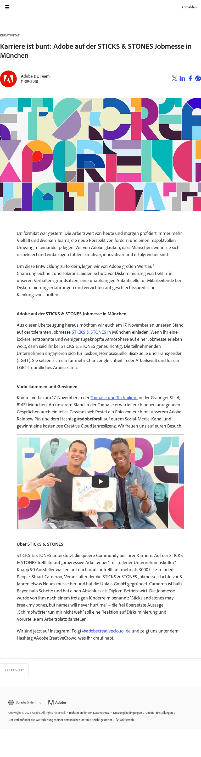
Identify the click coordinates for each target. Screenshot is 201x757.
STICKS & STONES (89, 332)
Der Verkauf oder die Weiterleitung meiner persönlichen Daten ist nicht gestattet (60, 720)
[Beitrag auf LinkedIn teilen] (182, 79)
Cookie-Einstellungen (159, 713)
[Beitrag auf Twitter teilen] (174, 79)
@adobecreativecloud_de (106, 631)
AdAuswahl (127, 720)
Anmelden (189, 7)
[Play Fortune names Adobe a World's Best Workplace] (100, 481)
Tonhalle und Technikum (114, 398)
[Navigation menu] (7, 7)
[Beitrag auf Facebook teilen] (190, 79)
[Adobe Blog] (22, 7)
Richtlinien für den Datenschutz (89, 713)
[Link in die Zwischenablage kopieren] (198, 79)
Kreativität (10, 35)
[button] (24, 702)
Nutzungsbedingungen (127, 713)
